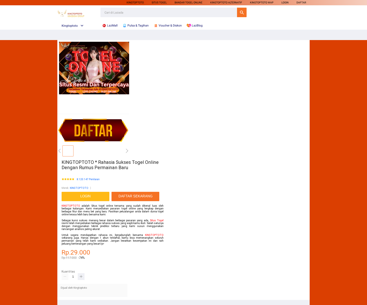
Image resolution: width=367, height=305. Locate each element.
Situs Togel (157, 220)
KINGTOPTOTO (135, 2)
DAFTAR (301, 2)
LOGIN (285, 2)
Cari (242, 12)
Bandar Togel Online (188, 2)
